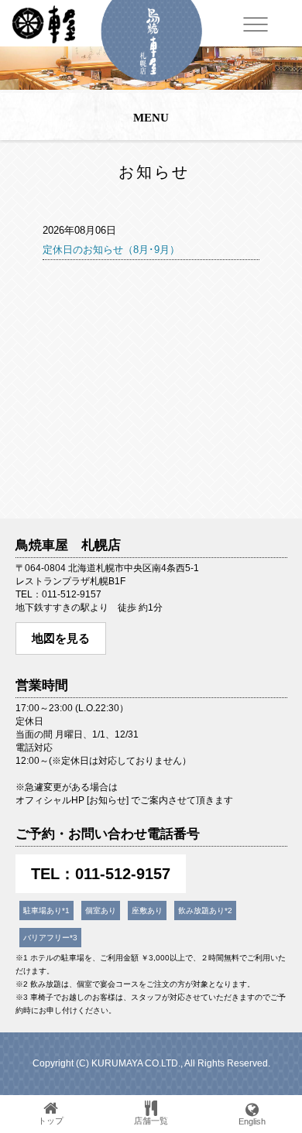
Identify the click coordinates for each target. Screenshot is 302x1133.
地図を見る (61, 638)
